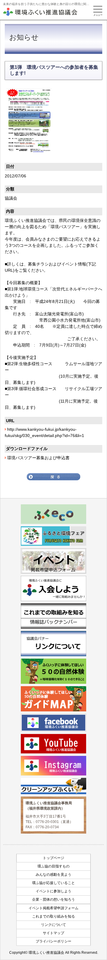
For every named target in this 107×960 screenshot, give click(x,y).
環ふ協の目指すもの (53, 866)
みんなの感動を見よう (53, 874)
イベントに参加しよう (53, 891)
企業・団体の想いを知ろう (53, 899)
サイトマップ (53, 933)
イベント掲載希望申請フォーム (53, 908)
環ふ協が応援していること (53, 883)
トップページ (53, 858)
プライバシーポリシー (53, 941)
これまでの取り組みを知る (53, 916)
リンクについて (53, 925)
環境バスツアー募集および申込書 (38, 457)
